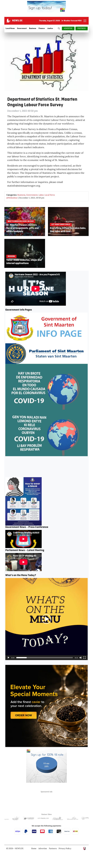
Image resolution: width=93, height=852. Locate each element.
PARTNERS (82, 28)
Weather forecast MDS (73, 21)
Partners (53, 848)
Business (21, 195)
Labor (41, 195)
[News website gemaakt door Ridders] (84, 848)
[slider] (44, 657)
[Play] (8, 657)
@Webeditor (12, 198)
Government (32, 195)
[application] (46, 619)
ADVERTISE (68, 28)
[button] (46, 619)
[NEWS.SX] (8, 21)
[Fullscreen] (84, 657)
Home (33, 848)
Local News (50, 195)
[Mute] (80, 657)
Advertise (42, 848)
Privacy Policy (65, 848)
